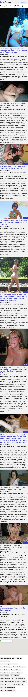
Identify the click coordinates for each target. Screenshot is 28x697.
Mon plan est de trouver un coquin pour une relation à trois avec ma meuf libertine (13, 609)
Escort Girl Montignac (6, 667)
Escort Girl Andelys (5, 672)
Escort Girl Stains (5, 678)
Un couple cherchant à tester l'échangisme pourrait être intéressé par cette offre (13, 547)
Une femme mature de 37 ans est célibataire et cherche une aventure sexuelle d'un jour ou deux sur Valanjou (13, 370)
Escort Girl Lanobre (5, 658)
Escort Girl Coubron (5, 681)
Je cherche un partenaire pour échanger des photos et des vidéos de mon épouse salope (13, 50)
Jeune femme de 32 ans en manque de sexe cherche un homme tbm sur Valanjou (13, 222)
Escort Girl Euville (5, 661)
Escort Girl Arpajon (5, 684)
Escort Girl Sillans (14, 675)
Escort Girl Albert (15, 670)
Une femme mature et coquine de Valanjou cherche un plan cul (12, 167)
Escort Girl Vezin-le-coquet (7, 687)
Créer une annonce (21, 2)
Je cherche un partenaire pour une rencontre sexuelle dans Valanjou (13, 104)
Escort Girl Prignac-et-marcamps (9, 664)
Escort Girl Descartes (17, 684)
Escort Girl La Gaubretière (19, 681)
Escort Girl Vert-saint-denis (7, 690)
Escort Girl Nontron (17, 672)
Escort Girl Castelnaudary (18, 678)
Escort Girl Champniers (19, 667)
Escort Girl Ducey (5, 670)
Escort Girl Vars (4, 675)
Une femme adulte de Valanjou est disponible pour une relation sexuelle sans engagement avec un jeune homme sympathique (13, 297)
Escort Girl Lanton (17, 658)
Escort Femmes (5, 2)
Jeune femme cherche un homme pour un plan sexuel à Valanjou (12, 488)
